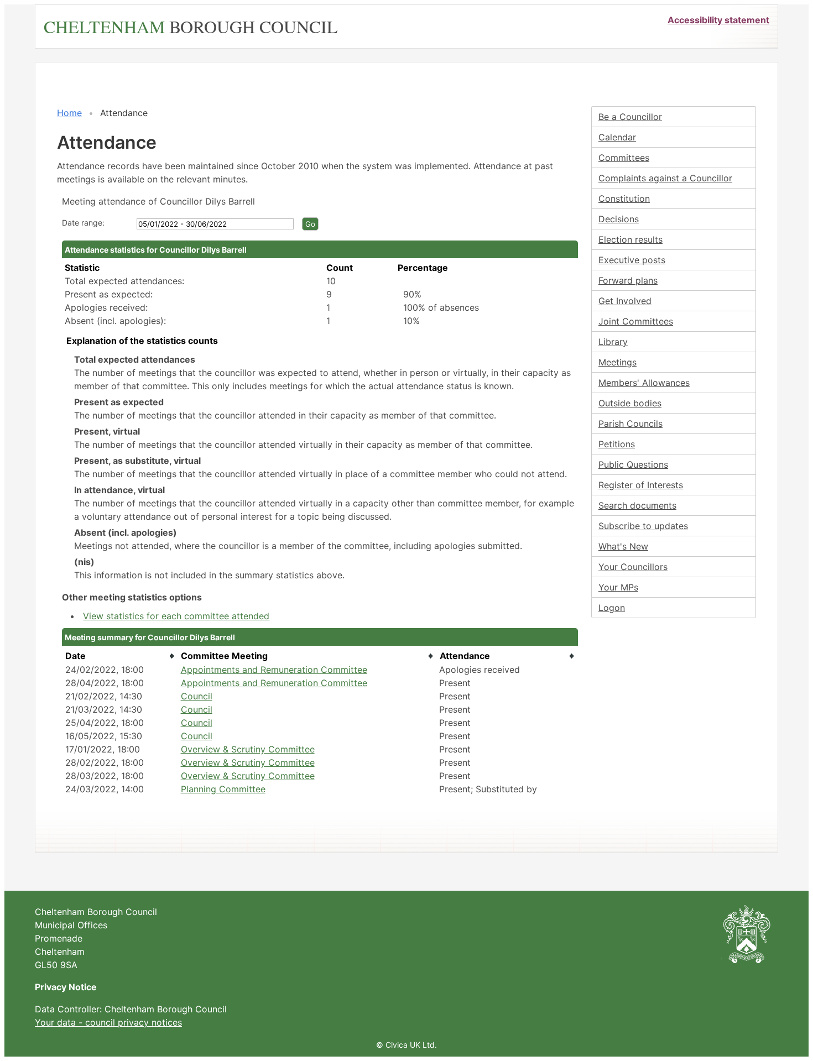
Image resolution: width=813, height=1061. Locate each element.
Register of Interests (640, 484)
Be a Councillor (630, 116)
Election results (630, 239)
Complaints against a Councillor (665, 178)
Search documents (637, 505)
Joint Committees (635, 321)
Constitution (624, 198)
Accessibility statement (718, 19)
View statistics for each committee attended (176, 615)
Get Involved (625, 300)
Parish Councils (630, 423)
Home (69, 112)
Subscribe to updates (643, 525)
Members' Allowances (644, 382)
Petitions (616, 444)
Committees (623, 157)
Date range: (83, 222)
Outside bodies (629, 403)
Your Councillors (633, 566)
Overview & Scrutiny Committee (248, 749)
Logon (611, 607)
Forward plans (628, 280)
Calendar (617, 137)
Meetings (617, 362)
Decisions (618, 218)
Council (196, 696)
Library (613, 341)
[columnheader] (120, 656)
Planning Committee (223, 789)
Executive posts (631, 259)
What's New (623, 546)
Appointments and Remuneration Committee (274, 669)
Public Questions (633, 464)
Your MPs (618, 587)
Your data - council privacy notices (108, 1022)
